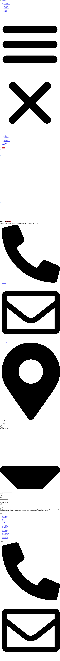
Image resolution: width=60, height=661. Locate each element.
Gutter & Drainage (6, 5)
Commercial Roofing (6, 137)
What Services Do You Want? (4, 428)
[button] (30, 73)
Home (2, 1)
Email (1, 425)
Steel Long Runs (6, 6)
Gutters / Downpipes (6, 9)
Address (1, 427)
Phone (1, 426)
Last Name (1, 495)
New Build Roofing (6, 8)
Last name (1, 424)
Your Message (2, 492)
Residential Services (4, 7)
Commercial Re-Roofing (7, 4)
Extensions (5, 11)
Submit (1, 507)
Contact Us (3, 144)
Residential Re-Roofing (7, 141)
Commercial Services (5, 3)
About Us (3, 2)
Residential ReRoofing (5, 529)
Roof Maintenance (6, 10)
